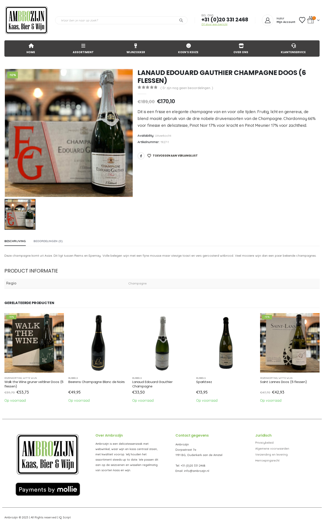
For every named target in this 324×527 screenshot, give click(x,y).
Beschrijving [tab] (15, 241)
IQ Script (65, 517)
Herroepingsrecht (267, 460)
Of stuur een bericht (214, 24)
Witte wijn (30, 378)
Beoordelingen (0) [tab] (48, 241)
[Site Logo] (26, 20)
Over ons (240, 52)
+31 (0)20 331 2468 (224, 19)
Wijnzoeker (136, 52)
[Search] (181, 20)
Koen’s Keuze (188, 52)
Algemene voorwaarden (272, 448)
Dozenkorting (13, 378)
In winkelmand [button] (57, 320)
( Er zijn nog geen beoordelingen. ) (186, 88)
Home (30, 52)
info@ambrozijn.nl (196, 471)
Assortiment (83, 52)
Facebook (141, 155)
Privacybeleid (264, 442)
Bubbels (73, 378)
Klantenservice (293, 52)
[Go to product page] (98, 343)
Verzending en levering (271, 454)
